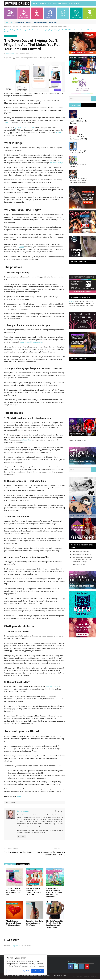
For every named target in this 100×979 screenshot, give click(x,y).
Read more (21, 837)
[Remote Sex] (10, 13)
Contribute (25, 976)
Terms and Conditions (61, 976)
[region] (25, 965)
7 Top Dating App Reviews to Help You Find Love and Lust (13, 923)
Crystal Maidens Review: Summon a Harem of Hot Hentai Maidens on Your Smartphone (54, 892)
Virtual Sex (29, 873)
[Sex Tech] (63, 13)
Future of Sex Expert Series (82, 554)
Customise (12, 971)
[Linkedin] (58, 811)
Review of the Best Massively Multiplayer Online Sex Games (79, 121)
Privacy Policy (48, 976)
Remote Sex (9, 870)
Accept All (38, 971)
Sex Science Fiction (79, 564)
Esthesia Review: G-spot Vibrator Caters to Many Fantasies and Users (14, 891)
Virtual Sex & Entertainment (33, 870)
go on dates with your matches (31, 342)
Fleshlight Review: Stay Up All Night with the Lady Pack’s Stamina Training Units (54, 924)
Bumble (59, 132)
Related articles (10, 864)
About (11, 976)
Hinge (19, 796)
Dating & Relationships (18, 30)
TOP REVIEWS (75, 105)
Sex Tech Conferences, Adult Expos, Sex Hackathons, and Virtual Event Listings (82, 559)
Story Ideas (33, 976)
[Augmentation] (50, 13)
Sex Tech (16, 870)
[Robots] (37, 13)
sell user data (26, 440)
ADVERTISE (17, 976)
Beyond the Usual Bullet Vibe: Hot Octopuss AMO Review (34, 923)
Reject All (26, 971)
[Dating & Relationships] (76, 13)
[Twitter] (61, 811)
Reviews (13, 802)
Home (6, 30)
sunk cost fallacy (52, 686)
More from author (23, 864)
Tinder (6, 123)
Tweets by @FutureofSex (77, 440)
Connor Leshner (10, 53)
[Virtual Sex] (23, 13)
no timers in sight (56, 163)
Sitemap (40, 976)
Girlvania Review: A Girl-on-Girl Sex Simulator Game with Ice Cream (33, 891)
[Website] (55, 811)
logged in (15, 946)
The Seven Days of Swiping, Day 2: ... (18, 852)
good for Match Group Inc (24, 127)
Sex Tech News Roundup (81, 551)
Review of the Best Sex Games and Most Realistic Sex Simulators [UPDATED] (78, 137)
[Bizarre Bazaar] (89, 13)
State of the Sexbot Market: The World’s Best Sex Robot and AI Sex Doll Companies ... (79, 180)
